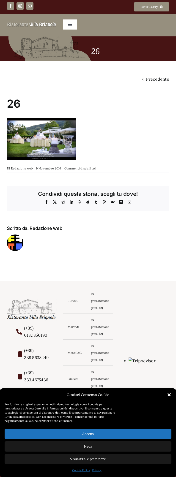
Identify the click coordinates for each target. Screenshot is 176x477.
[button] (169, 395)
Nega (88, 446)
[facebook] (10, 6)
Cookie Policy (81, 470)
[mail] (29, 6)
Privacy (97, 470)
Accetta (88, 434)
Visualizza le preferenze (88, 459)
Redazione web (22, 168)
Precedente (157, 79)
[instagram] (20, 6)
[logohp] (32, 24)
